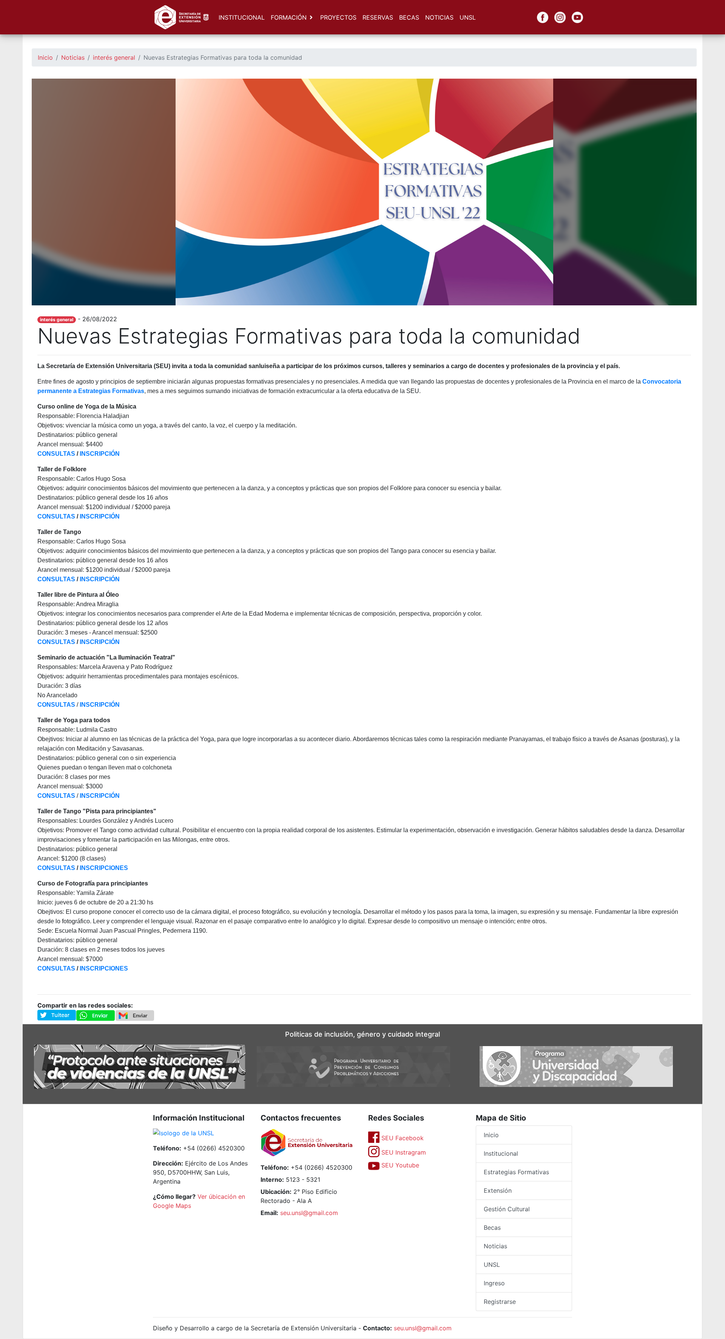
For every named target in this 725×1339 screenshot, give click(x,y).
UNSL (468, 17)
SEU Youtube (399, 1165)
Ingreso (494, 1283)
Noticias (73, 57)
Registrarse (500, 1301)
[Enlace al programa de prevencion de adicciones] (353, 1066)
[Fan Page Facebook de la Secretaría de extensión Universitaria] (537, 17)
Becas (492, 1227)
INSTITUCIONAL (242, 17)
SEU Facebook (401, 1138)
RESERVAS (377, 17)
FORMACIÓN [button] (289, 17)
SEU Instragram (402, 1152)
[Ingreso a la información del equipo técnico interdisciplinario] (139, 1066)
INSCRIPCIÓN (100, 453)
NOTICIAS (439, 17)
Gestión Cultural (507, 1209)
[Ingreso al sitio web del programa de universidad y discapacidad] (576, 1066)
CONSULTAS (56, 516)
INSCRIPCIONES (104, 868)
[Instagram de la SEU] (554, 17)
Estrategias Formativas (516, 1172)
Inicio (45, 57)
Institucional (501, 1153)
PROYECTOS (338, 17)
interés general (114, 57)
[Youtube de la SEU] (572, 17)
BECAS (409, 17)
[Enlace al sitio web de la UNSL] (183, 1134)
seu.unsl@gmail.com (309, 1213)
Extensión (498, 1190)
